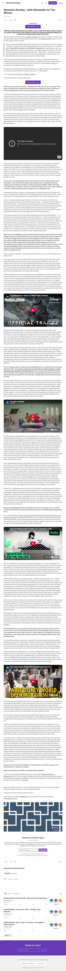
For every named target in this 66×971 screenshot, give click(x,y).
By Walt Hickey (8, 900)
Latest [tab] (9, 893)
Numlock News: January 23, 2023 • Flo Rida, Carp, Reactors (22, 911)
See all (7, 935)
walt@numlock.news (11, 798)
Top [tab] (6, 893)
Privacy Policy (45, 855)
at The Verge (18, 74)
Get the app (41, 963)
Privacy (31, 959)
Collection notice (43, 959)
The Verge (25, 780)
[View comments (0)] (11, 20)
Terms (36, 959)
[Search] (42, 3)
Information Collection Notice (32, 855)
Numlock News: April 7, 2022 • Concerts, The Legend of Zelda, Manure (24, 923)
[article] (33, 901)
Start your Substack (28, 963)
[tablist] (11, 873)
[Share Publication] (46, 3)
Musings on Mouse (47, 39)
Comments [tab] (7, 873)
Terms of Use (41, 853)
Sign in (61, 3)
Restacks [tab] (14, 873)
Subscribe (53, 3)
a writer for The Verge (31, 37)
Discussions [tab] (16, 893)
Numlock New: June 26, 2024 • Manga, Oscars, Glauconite (25, 898)
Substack (25, 967)
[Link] (1, 32)
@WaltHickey (24, 796)
